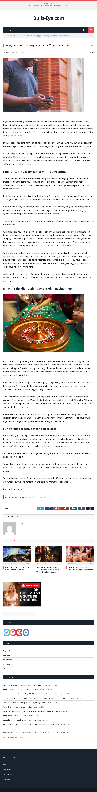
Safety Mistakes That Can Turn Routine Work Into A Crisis (25, 685)
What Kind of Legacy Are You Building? (17, 707)
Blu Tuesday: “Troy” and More (14, 716)
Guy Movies (7, 664)
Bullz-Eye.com (48, 18)
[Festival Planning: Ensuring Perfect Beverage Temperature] (80, 555)
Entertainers (8, 659)
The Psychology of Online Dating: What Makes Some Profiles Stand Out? (30, 694)
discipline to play (79, 414)
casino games (10, 496)
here (28, 737)
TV (4, 668)
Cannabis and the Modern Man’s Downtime (19, 720)
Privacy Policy (8, 774)
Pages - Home (8, 651)
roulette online (44, 128)
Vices (92, 52)
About (5, 764)
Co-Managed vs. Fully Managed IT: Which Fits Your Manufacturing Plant (30, 724)
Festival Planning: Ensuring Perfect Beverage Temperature (80, 568)
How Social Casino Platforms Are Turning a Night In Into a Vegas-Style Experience (48, 569)
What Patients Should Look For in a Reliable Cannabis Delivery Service (30, 711)
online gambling (28, 496)
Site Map (6, 780)
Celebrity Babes (9, 655)
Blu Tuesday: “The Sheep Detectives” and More (48, 6)
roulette (42, 496)
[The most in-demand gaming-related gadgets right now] (17, 555)
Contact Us (7, 769)
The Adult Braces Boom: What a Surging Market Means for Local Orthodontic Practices (36, 698)
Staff (7, 52)
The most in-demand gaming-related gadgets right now (17, 568)
